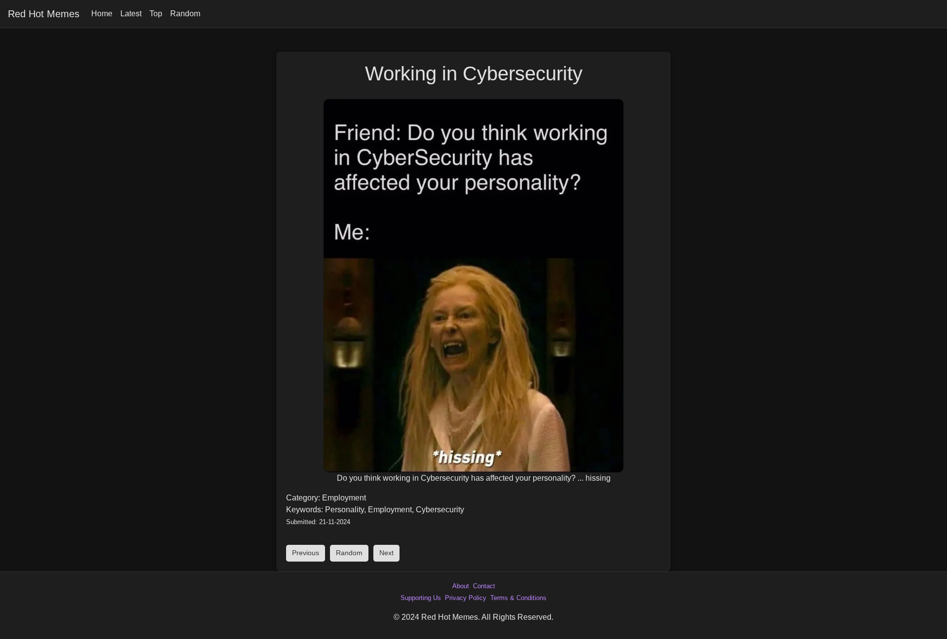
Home (101, 13)
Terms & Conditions (518, 598)
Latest (131, 13)
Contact (484, 586)
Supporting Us (421, 598)
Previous (305, 553)
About (460, 586)
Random (185, 13)
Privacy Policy (465, 598)
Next (386, 553)
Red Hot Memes (43, 13)
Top (155, 13)
